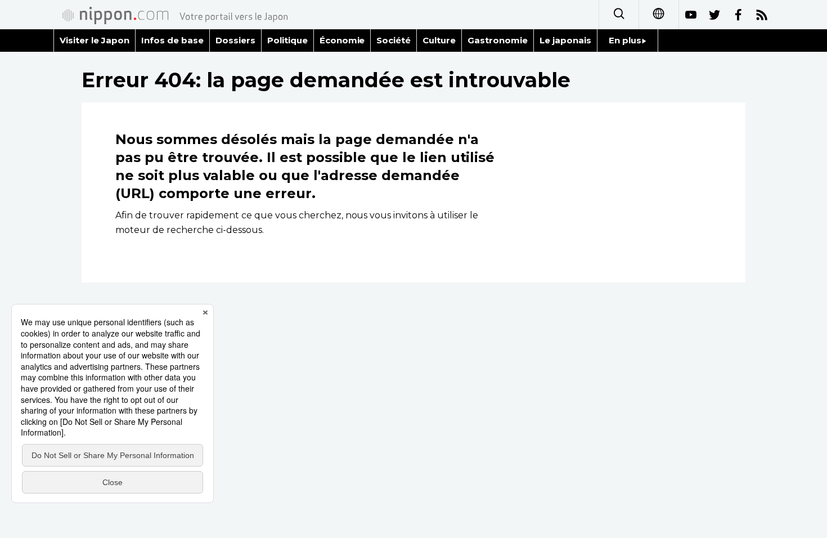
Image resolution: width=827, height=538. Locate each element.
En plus (625, 40)
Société (393, 40)
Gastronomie (498, 40)
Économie (342, 40)
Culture (439, 40)
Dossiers (235, 40)
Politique (287, 40)
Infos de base (172, 40)
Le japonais (565, 40)
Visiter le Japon (94, 40)
